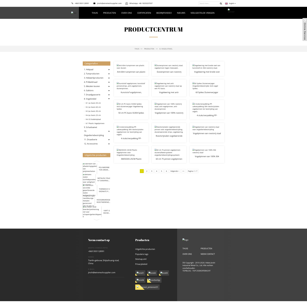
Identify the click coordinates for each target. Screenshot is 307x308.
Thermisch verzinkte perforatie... (104, 190)
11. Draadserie (90, 139)
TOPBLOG (187, 271)
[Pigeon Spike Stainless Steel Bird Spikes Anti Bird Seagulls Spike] (169, 68)
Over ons (126, 12)
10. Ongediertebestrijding (94, 133)
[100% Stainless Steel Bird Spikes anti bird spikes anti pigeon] (169, 110)
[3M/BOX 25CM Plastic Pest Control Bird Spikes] (131, 154)
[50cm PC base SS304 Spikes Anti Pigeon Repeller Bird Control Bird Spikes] (131, 110)
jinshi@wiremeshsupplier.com (101, 272)
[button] (96, 161)
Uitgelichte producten (145, 249)
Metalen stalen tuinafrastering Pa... (103, 179)
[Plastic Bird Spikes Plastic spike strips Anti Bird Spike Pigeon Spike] (131, 88)
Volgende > (174, 171)
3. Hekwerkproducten (93, 78)
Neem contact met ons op (153, 24)
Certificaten (144, 12)
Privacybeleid (141, 264)
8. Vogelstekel (165, 49)
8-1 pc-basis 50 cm (93, 103)
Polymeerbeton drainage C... (104, 168)
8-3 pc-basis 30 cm (93, 111)
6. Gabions (89, 90)
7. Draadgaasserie (92, 94)
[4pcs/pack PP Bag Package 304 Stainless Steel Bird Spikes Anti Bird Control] (207, 110)
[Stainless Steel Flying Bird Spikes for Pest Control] (207, 133)
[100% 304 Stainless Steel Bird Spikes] (207, 154)
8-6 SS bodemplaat (93, 119)
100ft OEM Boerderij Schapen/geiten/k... (106, 211)
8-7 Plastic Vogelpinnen (95, 123)
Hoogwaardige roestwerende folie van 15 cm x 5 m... (103, 201)
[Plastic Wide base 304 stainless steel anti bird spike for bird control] (207, 68)
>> (183, 171)
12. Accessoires (91, 143)
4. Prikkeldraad (90, 82)
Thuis (95, 12)
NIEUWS (181, 12)
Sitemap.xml (140, 259)
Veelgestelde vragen (203, 12)
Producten (109, 12)
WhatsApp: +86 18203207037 (141, 3)
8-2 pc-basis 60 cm (93, 107)
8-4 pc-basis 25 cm (93, 115)
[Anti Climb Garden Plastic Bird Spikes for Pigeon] (131, 68)
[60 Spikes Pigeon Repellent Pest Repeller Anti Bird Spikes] (207, 88)
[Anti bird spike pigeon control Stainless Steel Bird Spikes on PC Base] (169, 88)
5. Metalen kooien (92, 86)
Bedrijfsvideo (164, 12)
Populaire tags (141, 254)
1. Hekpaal (88, 69)
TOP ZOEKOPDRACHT (201, 271)
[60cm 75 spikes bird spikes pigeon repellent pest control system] (169, 154)
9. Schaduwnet (90, 127)
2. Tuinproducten (91, 73)
